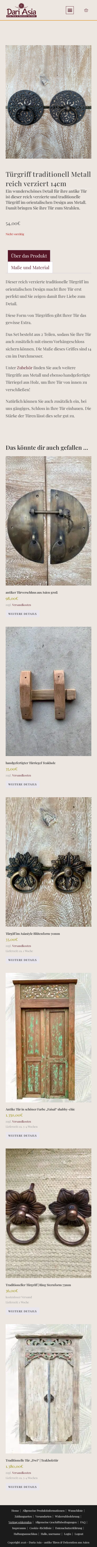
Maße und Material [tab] (30, 267)
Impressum (19, 1528)
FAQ (82, 1522)
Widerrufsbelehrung (67, 1516)
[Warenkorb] (86, 10)
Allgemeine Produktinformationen (44, 1510)
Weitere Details (22, 614)
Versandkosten (21, 605)
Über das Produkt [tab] (29, 256)
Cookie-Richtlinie (41, 1528)
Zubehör (24, 367)
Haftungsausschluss (25, 1534)
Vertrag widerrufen (20, 1522)
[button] (70, 10)
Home (15, 1510)
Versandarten (43, 1516)
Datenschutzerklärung (68, 1528)
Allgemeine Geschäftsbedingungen (56, 1522)
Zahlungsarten (23, 1516)
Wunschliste (75, 1510)
